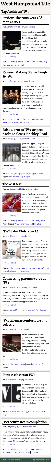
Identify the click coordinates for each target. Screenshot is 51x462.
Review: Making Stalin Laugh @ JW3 (24, 74)
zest (31, 224)
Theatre (26, 62)
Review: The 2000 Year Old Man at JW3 (22, 19)
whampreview (23, 224)
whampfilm (14, 271)
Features (13, 411)
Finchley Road (13, 177)
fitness (32, 411)
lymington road (24, 452)
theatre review (7, 65)
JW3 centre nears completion (24, 421)
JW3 (45, 62)
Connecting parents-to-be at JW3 (24, 280)
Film (11, 268)
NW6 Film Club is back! (20, 231)
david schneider (29, 119)
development (41, 449)
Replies (37, 224)
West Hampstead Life (13, 460)
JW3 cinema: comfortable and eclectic (25, 322)
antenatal (31, 310)
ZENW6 (20, 411)
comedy (40, 62)
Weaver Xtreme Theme (42, 460)
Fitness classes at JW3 (18, 374)
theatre (15, 122)
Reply (27, 177)
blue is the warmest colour (30, 268)
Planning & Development (19, 449)
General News (15, 310)
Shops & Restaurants (31, 221)
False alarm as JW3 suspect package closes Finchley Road (24, 131)
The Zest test (12, 183)
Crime (12, 174)
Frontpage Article (16, 62)
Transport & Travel (36, 174)
